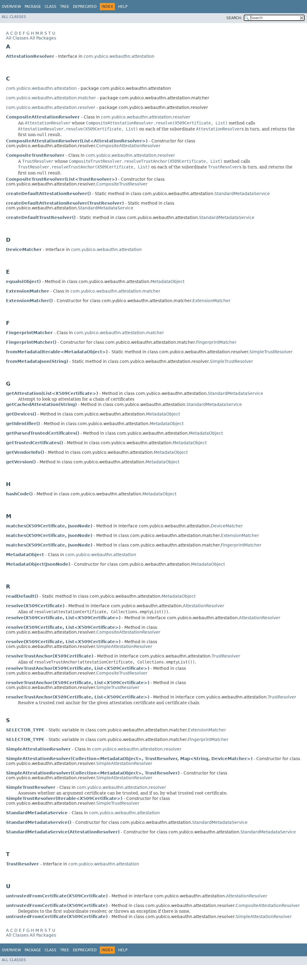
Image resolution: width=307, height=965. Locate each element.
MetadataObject (167, 281)
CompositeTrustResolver (122, 184)
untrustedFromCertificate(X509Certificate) (57, 896)
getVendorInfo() (25, 452)
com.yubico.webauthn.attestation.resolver (50, 107)
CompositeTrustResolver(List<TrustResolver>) (61, 179)
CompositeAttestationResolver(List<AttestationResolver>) (77, 140)
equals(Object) (23, 281)
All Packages (43, 38)
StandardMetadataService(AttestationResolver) (63, 831)
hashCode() (19, 493)
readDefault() (22, 596)
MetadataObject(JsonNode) (38, 564)
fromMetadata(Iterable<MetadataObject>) (57, 351)
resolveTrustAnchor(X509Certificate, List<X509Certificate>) (77, 668)
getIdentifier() (23, 423)
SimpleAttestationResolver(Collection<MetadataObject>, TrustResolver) (93, 773)
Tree (64, 6)
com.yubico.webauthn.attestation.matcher (51, 97)
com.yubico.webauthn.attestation (119, 56)
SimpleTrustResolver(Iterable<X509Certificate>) (64, 798)
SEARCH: (234, 18)
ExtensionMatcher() (29, 300)
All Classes (14, 17)
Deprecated (85, 6)
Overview (11, 6)
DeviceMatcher (227, 525)
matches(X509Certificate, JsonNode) (49, 525)
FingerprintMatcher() (31, 342)
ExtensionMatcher (211, 300)
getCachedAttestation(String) (41, 404)
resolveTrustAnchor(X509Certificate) (49, 656)
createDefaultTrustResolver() (41, 217)
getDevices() (21, 414)
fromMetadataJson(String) (37, 361)
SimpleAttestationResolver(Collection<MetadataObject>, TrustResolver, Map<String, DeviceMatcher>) (129, 758)
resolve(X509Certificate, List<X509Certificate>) (63, 617)
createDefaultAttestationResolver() (48, 193)
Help (122, 6)
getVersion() (21, 461)
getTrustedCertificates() (34, 442)
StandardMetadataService (242, 193)
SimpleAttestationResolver (124, 646)
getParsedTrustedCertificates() (42, 433)
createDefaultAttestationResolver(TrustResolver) (65, 203)
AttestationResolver (203, 605)
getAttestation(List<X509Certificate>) (52, 393)
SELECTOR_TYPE (25, 729)
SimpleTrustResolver (271, 351)
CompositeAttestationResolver (128, 145)
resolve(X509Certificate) (35, 605)
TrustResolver (226, 656)
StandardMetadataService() (38, 822)
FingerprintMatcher (216, 342)
